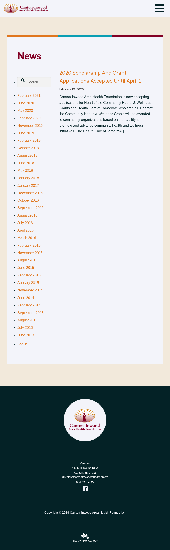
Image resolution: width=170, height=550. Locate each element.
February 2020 (29, 118)
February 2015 (29, 275)
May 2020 (25, 110)
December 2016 (30, 193)
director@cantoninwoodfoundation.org (85, 477)
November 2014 (30, 290)
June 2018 (25, 163)
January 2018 (28, 178)
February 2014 (29, 305)
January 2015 (28, 283)
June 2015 (25, 268)
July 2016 (25, 223)
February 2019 (29, 140)
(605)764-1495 (85, 481)
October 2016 (28, 200)
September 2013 (30, 313)
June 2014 (25, 298)
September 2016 (30, 208)
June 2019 (25, 133)
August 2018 (27, 155)
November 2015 (30, 253)
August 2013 (27, 320)
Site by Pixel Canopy (85, 540)
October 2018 (28, 148)
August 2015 (27, 260)
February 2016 (29, 245)
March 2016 (26, 238)
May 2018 (25, 170)
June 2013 (25, 335)
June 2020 (25, 103)
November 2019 (30, 126)
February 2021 (29, 95)
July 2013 (25, 327)
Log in (22, 344)
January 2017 (28, 185)
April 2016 (25, 230)
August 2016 (27, 215)
